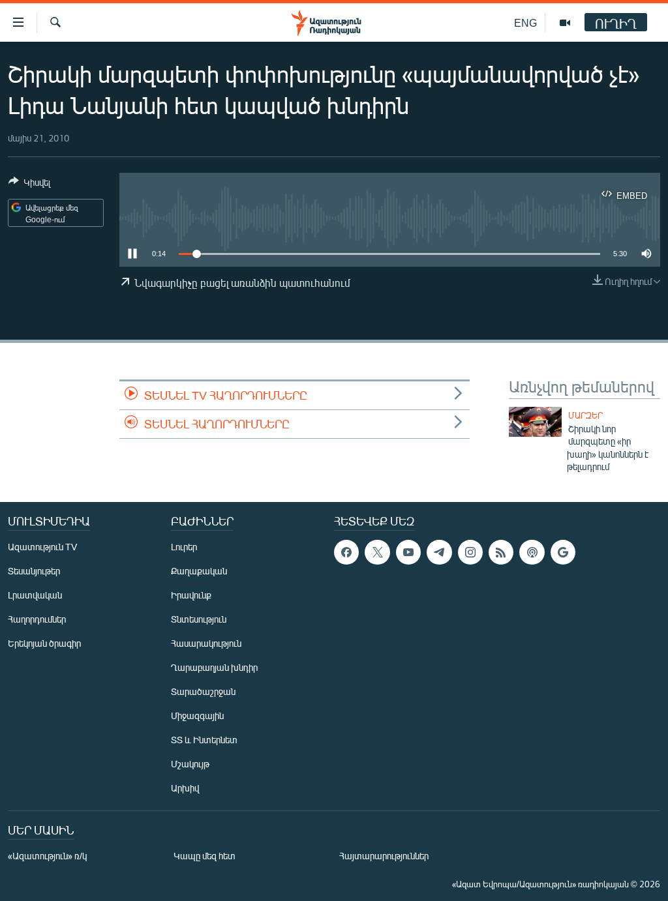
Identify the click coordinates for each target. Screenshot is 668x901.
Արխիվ (185, 787)
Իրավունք (191, 594)
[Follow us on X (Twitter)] (377, 552)
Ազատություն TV (42, 546)
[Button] (29, 184)
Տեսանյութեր (34, 570)
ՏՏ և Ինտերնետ (204, 739)
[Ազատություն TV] (564, 23)
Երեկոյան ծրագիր (44, 643)
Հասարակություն (206, 643)
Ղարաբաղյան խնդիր (214, 667)
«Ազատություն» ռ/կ (47, 855)
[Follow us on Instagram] (470, 552)
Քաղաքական (199, 570)
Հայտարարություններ (384, 855)
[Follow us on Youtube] (408, 552)
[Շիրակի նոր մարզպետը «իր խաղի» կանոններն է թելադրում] (535, 422)
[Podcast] (531, 552)
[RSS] (501, 552)
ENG (525, 22)
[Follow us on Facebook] (346, 552)
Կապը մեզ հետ (204, 855)
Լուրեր (184, 546)
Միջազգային (197, 715)
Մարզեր (585, 415)
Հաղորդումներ (37, 619)
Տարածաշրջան (203, 691)
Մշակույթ (190, 763)
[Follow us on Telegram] (439, 552)
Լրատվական (35, 594)
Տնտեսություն (198, 619)
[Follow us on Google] (563, 552)
